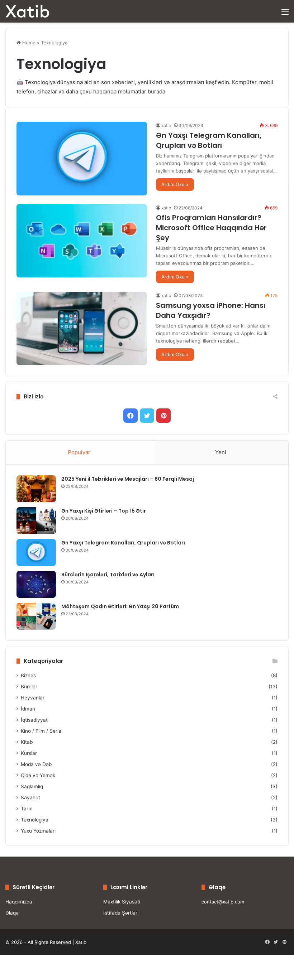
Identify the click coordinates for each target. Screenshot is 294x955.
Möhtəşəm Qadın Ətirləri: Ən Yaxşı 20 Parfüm (120, 606)
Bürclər (29, 686)
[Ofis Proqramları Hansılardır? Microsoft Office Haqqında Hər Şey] (81, 240)
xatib (166, 125)
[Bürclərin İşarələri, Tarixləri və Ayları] (36, 584)
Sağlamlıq (32, 786)
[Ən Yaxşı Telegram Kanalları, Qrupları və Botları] (81, 158)
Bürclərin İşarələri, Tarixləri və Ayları (108, 574)
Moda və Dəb (36, 764)
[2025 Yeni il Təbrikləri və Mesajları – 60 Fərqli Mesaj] (36, 488)
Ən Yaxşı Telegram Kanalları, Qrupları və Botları (208, 140)
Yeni (220, 452)
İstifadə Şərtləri (120, 913)
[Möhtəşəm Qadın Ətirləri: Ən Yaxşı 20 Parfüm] (36, 616)
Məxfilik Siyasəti (121, 902)
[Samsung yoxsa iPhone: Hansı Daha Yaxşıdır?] (81, 328)
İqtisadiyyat (34, 720)
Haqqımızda (18, 902)
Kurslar (29, 753)
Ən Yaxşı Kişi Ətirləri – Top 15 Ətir (103, 510)
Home (28, 42)
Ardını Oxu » (175, 184)
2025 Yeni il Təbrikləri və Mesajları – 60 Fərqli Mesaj (127, 479)
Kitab (27, 742)
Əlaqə (12, 913)
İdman (28, 709)
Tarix (26, 808)
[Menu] (285, 14)
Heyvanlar (32, 698)
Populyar (79, 452)
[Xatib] (27, 11)
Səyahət (30, 797)
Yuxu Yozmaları (38, 831)
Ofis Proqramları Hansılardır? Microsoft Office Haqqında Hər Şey (211, 228)
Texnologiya (34, 820)
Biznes (28, 675)
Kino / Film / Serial (41, 731)
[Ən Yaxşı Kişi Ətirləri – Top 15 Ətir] (36, 520)
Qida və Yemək (38, 775)
